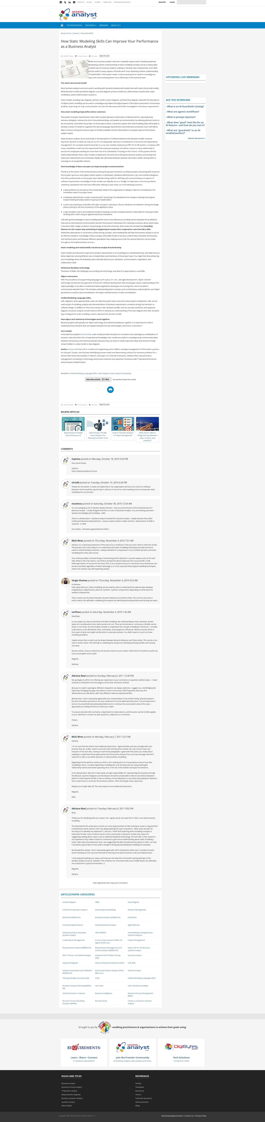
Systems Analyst (68, 1102)
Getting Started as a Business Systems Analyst (74, 933)
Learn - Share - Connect (84, 1057)
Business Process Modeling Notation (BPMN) (74, 1002)
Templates (107, 2)
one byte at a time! (181, 1061)
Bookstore (139, 1091)
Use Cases (99, 985)
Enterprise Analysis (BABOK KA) (107, 917)
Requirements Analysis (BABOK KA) (77, 947)
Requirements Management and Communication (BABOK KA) (108, 949)
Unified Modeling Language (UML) (83, 373)
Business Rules (101, 1001)
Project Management (136, 940)
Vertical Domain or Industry (74, 993)
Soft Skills (132, 963)
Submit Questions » (196, 138)
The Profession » (74, 25)
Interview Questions (122, 2)
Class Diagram (104, 373)
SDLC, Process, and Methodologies (77, 955)
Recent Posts (66, 33)
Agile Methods (134, 925)
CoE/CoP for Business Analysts (75, 909)
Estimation (132, 917)
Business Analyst (68, 1083)
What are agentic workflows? (183, 111)
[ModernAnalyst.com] (132, 1047)
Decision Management (137, 909)
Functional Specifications (73, 925)
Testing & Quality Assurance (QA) (76, 978)
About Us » (116, 25)
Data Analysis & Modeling (120, 373)
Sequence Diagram (70, 963)
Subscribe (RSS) (87, 33)
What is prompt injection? (181, 117)
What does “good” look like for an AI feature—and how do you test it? (185, 124)
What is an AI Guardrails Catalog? (185, 106)
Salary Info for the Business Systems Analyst (139, 949)
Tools (97, 978)
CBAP (97, 902)
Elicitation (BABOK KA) (71, 917)
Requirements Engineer (71, 1094)
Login (172, 2)
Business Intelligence (103, 993)
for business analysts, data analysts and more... (132, 1061)
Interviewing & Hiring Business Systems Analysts (140, 933)
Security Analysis (134, 955)
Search (76, 33)
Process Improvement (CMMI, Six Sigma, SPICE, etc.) (108, 941)
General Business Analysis (105, 925)
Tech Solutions (181, 1057)
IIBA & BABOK (100, 932)
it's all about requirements (84, 1061)
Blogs (89, 2)
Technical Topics (134, 970)
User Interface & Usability (138, 985)
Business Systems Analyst (72, 1098)
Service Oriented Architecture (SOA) (109, 963)
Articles (81, 2)
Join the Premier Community (132, 1057)
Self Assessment (142, 1102)
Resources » (90, 25)
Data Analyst (67, 1105)
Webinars (103, 25)
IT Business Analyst (69, 1091)
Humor (97, 2)
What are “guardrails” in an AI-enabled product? (183, 132)
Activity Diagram (69, 902)
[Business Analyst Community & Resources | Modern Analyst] (78, 14)
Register (162, 2)
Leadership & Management (74, 940)
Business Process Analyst (72, 1087)
